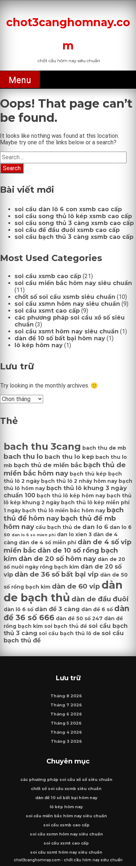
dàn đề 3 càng (57, 609)
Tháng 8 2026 (66, 696)
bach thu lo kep (69, 456)
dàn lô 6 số (18, 609)
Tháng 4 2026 (66, 732)
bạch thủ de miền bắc (48, 465)
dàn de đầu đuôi (100, 599)
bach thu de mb (104, 448)
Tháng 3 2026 (66, 741)
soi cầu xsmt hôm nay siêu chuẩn (67, 331)
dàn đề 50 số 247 (79, 618)
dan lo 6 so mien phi (33, 535)
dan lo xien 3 (74, 534)
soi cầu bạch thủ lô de (69, 633)
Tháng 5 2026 (66, 723)
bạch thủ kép (88, 474)
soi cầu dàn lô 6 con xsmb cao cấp (68, 209)
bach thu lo (23, 456)
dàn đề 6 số (97, 609)
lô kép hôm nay (39, 345)
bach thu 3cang (42, 446)
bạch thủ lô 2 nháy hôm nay (79, 481)
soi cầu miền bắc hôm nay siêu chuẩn (73, 283)
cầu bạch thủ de (58, 527)
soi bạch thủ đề (65, 626)
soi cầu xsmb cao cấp (48, 276)
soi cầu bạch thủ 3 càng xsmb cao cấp (74, 236)
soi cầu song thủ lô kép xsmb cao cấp (73, 216)
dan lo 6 (95, 526)
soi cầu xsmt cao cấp (47, 310)
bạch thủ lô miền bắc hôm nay (63, 510)
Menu (20, 80)
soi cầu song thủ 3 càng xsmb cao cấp (74, 223)
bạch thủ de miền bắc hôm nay (65, 469)
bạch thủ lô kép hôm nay (71, 495)
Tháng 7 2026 (66, 705)
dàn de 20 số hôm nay (57, 558)
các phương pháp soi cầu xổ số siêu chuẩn (66, 779)
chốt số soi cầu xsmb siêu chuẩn (65, 296)
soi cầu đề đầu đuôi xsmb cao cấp (67, 229)
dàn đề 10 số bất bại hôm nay (60, 338)
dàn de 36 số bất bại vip (57, 574)
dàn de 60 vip (76, 586)
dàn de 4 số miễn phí (47, 542)
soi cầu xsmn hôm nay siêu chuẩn (67, 303)
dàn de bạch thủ (63, 591)
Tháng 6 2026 (66, 714)
